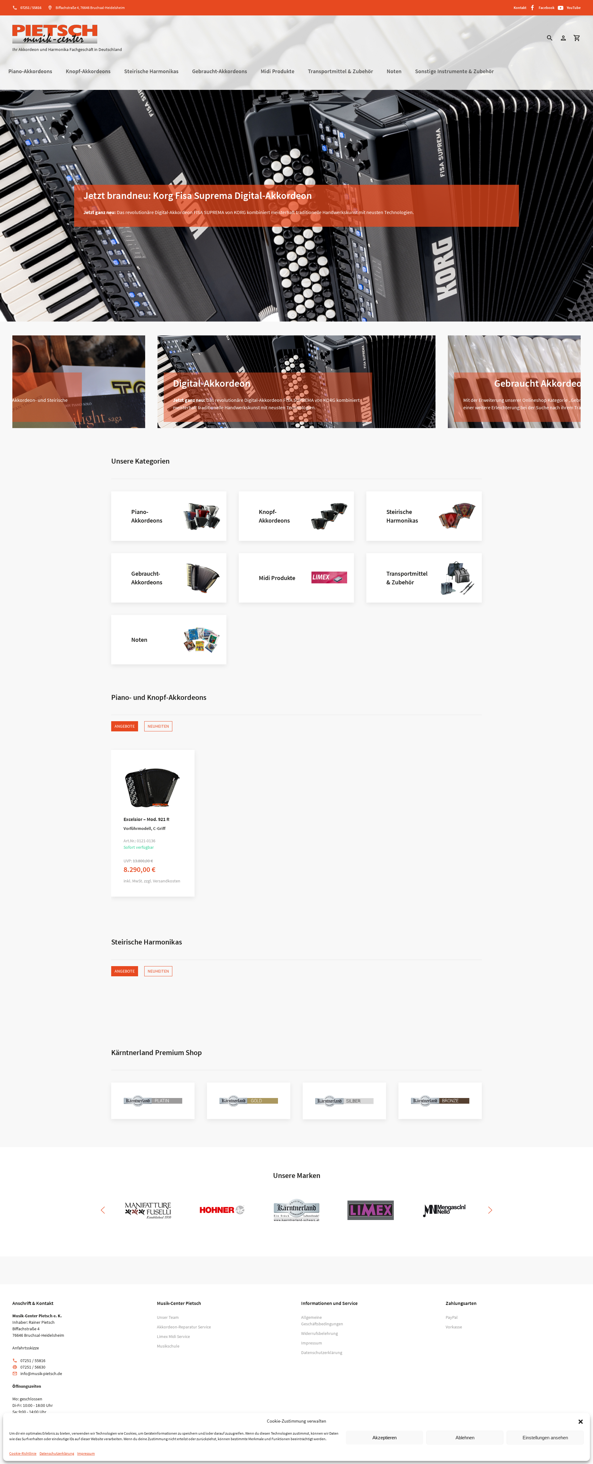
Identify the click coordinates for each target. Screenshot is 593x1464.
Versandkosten (166, 881)
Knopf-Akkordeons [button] (88, 71)
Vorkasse (454, 1327)
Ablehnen (465, 1437)
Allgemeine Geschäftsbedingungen (322, 1321)
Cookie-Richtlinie (22, 1453)
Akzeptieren (384, 1437)
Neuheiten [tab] (158, 726)
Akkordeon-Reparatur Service (184, 1327)
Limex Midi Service (173, 1336)
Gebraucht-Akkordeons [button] (219, 71)
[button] (581, 1421)
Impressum (86, 1453)
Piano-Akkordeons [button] (30, 71)
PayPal (452, 1317)
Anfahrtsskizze (25, 1348)
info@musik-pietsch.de (41, 1373)
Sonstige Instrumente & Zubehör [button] (454, 71)
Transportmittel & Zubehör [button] (340, 71)
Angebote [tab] (125, 726)
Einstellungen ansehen (545, 1437)
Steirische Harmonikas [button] (151, 71)
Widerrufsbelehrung (319, 1333)
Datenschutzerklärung (57, 1453)
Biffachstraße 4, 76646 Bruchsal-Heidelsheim (90, 7)
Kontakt (520, 7)
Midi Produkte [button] (277, 71)
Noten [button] (394, 71)
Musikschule (168, 1346)
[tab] (279, 315)
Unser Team (168, 1317)
